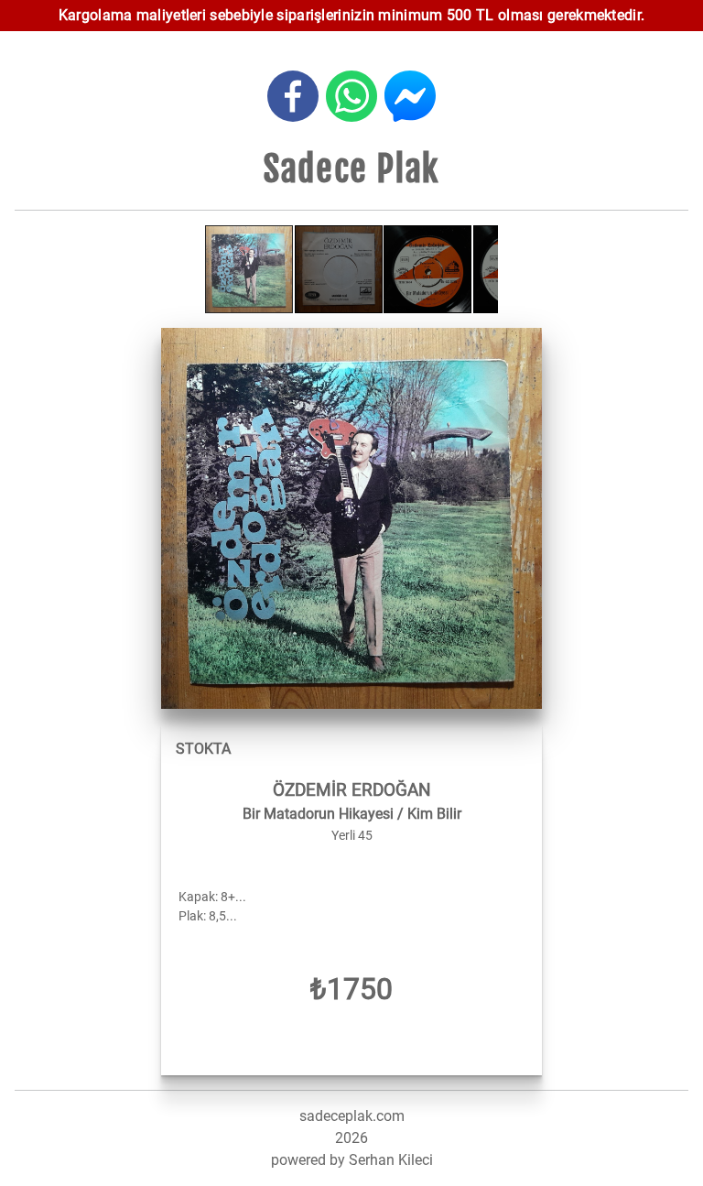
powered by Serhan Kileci (352, 1160)
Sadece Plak (351, 169)
